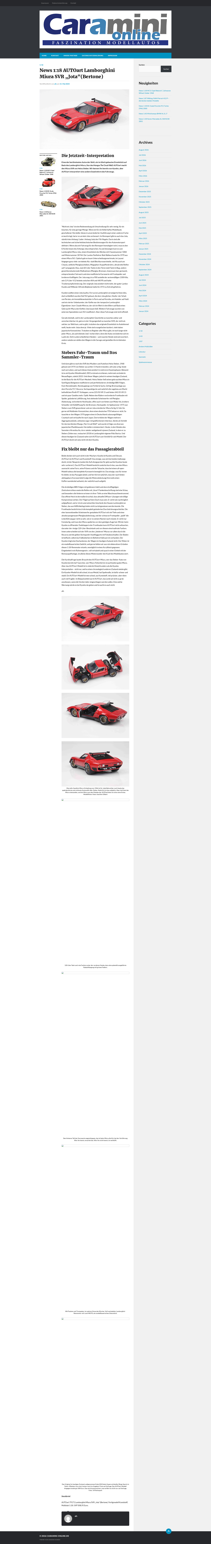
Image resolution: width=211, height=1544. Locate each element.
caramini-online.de (58, 1536)
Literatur (142, 352)
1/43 (140, 336)
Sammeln (142, 357)
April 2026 (143, 171)
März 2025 (143, 238)
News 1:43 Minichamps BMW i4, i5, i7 (153, 113)
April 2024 (143, 296)
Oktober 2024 (144, 264)
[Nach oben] (168, 1531)
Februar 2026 (144, 181)
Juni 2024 (142, 285)
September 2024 (145, 269)
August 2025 (144, 212)
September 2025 (145, 207)
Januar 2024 (143, 311)
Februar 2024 (144, 306)
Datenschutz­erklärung (59, 3)
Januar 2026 (143, 186)
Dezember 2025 (145, 191)
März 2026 (143, 176)
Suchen (142, 65)
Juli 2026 (142, 155)
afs (55, 84)
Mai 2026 (142, 165)
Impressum (45, 3)
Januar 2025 (143, 249)
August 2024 (144, 275)
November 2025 (145, 197)
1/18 (41, 65)
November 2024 (145, 259)
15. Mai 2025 (65, 84)
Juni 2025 (142, 223)
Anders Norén (54, 1539)
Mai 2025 (142, 228)
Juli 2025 (142, 217)
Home (44, 55)
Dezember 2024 (145, 254)
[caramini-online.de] (105, 29)
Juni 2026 (142, 160)
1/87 (140, 341)
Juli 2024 (142, 280)
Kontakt (73, 3)
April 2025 (143, 233)
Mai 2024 (142, 290)
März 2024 (143, 301)
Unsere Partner (70, 55)
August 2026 (144, 150)
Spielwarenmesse (145, 362)
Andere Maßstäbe (146, 346)
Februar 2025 (144, 243)
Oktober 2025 (144, 202)
